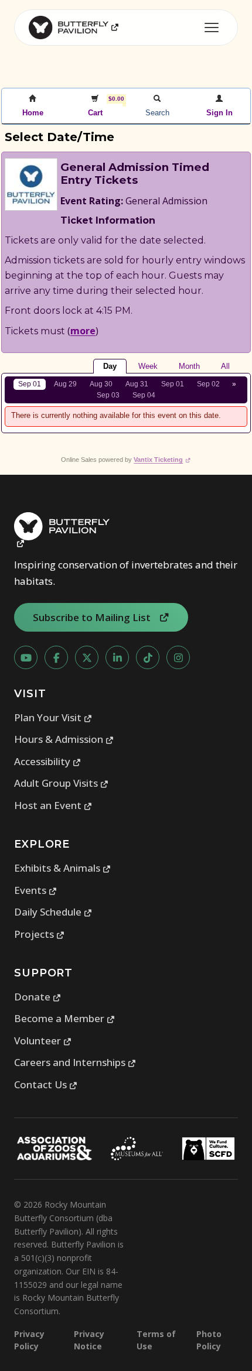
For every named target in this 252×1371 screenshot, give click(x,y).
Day (110, 366)
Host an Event (53, 805)
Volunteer (43, 1040)
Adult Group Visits (61, 783)
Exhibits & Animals (62, 868)
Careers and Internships (75, 1062)
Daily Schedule (53, 911)
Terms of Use (156, 1340)
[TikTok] (147, 657)
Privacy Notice (89, 1340)
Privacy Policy (29, 1340)
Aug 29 (65, 384)
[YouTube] (26, 657)
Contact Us (46, 1084)
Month (189, 366)
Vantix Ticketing (162, 459)
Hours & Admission (64, 739)
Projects (39, 934)
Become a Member (64, 1018)
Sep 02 (208, 384)
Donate (38, 996)
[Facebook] (56, 657)
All (225, 366)
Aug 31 (136, 384)
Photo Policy (209, 1340)
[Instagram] (178, 657)
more (83, 330)
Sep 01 (29, 384)
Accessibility (47, 761)
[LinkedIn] (117, 657)
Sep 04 (143, 395)
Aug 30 (101, 384)
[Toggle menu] (211, 27)
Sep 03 (108, 395)
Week (148, 366)
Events (35, 890)
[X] (86, 657)
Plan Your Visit (53, 717)
